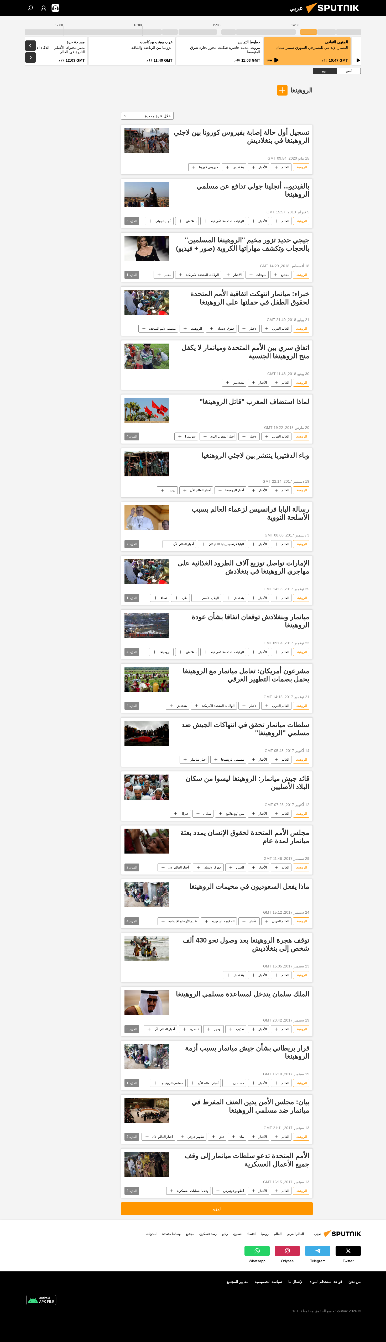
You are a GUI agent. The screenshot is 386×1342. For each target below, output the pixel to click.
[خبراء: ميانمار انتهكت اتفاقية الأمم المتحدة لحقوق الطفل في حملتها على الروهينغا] (146, 302)
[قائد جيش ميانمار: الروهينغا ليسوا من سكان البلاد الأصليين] (146, 787)
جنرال (185, 813)
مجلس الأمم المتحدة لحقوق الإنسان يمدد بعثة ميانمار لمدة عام (244, 837)
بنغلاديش (238, 167)
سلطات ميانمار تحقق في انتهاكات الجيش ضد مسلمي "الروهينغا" (245, 729)
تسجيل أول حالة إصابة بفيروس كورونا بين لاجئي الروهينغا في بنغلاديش (241, 136)
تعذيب (240, 1029)
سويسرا (190, 436)
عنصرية (194, 1029)
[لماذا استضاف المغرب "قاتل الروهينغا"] (146, 410)
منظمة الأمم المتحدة (162, 328)
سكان (207, 813)
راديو (225, 1234)
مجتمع (285, 275)
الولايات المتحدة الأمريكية (227, 221)
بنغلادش (191, 221)
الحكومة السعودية (223, 921)
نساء (164, 598)
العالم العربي (280, 328)
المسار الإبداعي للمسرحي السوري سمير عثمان (312, 47)
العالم (285, 167)
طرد (184, 598)
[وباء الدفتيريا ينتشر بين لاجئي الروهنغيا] (146, 463)
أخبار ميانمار (198, 759)
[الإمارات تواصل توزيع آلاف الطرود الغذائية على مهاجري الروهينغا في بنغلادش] (146, 571)
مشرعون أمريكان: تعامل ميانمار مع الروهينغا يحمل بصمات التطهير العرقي (246, 675)
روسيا (171, 490)
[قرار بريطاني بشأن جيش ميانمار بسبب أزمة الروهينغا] (146, 1056)
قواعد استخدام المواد (326, 1282)
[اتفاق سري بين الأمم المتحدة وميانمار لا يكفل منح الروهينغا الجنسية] (146, 356)
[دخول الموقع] (43, 8)
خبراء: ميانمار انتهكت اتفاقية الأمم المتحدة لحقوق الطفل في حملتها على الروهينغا (249, 298)
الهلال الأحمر (210, 598)
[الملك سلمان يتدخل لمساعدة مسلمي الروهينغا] (146, 1002)
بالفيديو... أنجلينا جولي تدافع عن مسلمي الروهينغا (252, 190)
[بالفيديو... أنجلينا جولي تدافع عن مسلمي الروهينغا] (146, 194)
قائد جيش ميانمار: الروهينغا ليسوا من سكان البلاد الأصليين (247, 783)
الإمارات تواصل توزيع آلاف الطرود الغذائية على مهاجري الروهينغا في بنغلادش (243, 567)
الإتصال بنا (296, 1282)
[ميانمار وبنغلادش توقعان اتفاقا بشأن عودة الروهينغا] (146, 625)
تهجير (217, 1029)
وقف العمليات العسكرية (192, 1191)
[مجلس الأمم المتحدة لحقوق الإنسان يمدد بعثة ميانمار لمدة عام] (146, 841)
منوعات (261, 275)
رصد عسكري (208, 1234)
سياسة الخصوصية (268, 1282)
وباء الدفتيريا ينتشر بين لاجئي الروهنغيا (255, 455)
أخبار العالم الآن (200, 490)
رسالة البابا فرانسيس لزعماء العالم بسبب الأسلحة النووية (250, 513)
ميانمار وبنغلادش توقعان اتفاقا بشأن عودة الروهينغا (250, 621)
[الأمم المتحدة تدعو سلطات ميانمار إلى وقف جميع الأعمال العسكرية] (146, 1164)
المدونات (151, 1234)
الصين (240, 867)
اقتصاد (251, 1234)
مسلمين (238, 1083)
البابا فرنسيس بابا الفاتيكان (226, 544)
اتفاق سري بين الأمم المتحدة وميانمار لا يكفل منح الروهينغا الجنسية (245, 352)
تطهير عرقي (195, 1137)
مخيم (167, 275)
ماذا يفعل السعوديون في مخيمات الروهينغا (249, 886)
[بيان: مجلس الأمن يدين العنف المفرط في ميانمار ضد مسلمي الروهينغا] (146, 1110)
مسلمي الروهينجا (232, 759)
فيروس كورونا (208, 167)
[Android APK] (41, 1301)
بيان (241, 1137)
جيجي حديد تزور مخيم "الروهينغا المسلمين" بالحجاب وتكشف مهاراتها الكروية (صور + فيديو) (242, 244)
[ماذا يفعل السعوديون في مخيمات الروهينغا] (146, 894)
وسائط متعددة (171, 1234)
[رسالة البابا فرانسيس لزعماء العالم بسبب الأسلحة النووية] (146, 517)
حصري (237, 1234)
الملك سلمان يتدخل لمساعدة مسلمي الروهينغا (242, 994)
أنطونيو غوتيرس (233, 1191)
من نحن (354, 1282)
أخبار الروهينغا (234, 490)
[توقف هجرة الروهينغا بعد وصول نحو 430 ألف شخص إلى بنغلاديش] (146, 948)
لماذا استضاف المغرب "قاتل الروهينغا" (254, 402)
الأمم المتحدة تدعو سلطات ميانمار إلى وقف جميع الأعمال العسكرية (247, 1160)
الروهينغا (301, 90)
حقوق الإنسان (225, 328)
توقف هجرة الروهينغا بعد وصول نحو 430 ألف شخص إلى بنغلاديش (246, 944)
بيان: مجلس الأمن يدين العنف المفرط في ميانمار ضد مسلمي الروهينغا (250, 1106)
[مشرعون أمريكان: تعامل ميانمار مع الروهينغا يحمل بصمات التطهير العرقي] (146, 679)
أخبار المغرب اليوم (222, 436)
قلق (221, 1137)
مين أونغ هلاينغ (235, 813)
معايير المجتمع (237, 1282)
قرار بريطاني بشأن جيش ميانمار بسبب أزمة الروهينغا (247, 1052)
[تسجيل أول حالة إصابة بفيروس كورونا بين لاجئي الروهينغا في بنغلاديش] (146, 140)
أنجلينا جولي (163, 221)
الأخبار (263, 167)
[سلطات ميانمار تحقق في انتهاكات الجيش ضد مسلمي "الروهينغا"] (146, 733)
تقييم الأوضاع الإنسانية (182, 921)
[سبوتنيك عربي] (334, 14)
